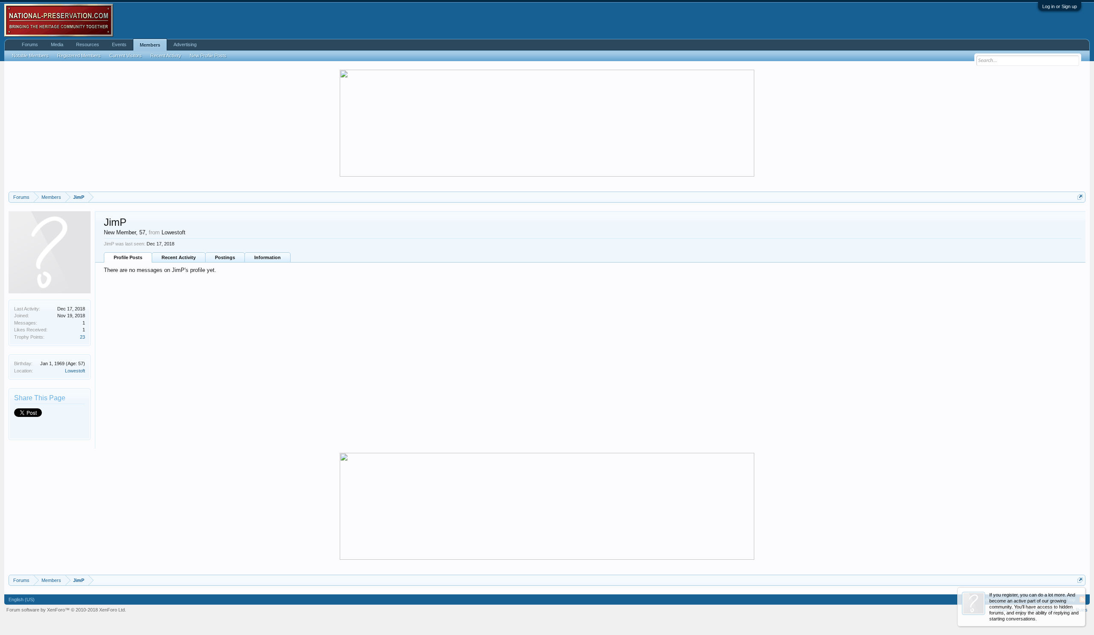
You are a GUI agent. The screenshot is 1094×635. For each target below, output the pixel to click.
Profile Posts (128, 257)
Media (57, 44)
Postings (225, 257)
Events (119, 44)
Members (150, 44)
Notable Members (30, 55)
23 (82, 337)
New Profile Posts (208, 55)
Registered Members (79, 55)
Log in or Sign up (1059, 6)
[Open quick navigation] (1080, 197)
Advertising (185, 44)
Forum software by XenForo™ (66, 609)
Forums (30, 44)
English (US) (22, 599)
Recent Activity (179, 257)
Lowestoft (75, 370)
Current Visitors (125, 55)
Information (267, 257)
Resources (87, 44)
